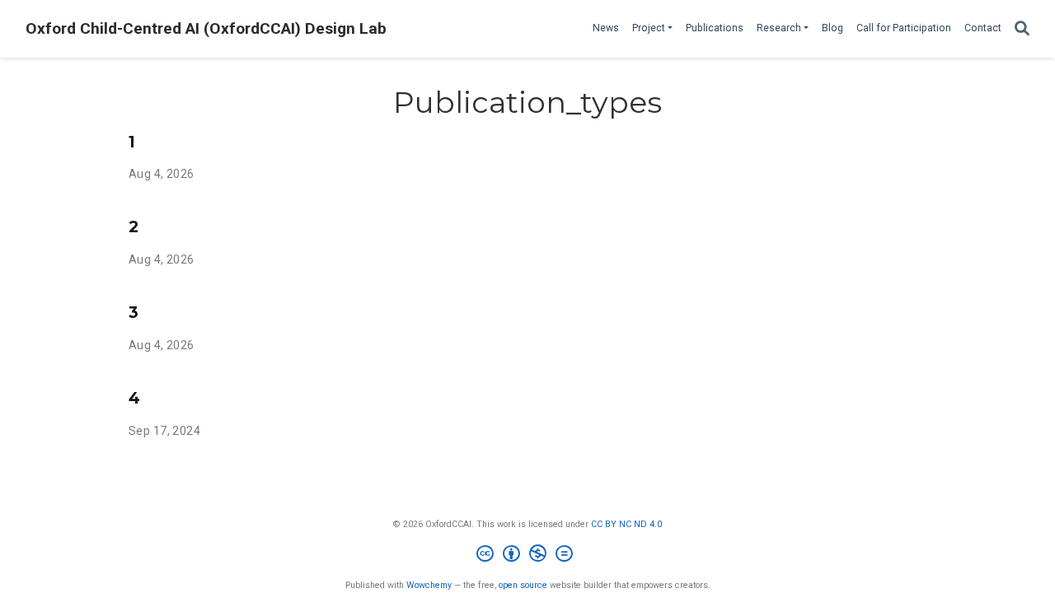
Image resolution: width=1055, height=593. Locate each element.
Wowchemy (429, 585)
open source (523, 585)
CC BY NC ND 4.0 (626, 524)
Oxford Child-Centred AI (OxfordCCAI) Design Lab (206, 28)
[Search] (1022, 29)
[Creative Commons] (527, 555)
